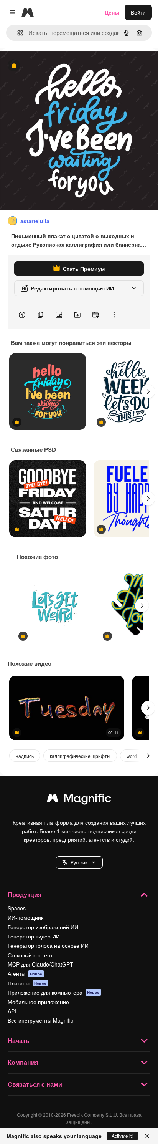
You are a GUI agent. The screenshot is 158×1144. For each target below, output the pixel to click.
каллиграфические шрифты (80, 756)
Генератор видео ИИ (34, 936)
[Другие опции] (114, 315)
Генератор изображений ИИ (43, 927)
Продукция (24, 894)
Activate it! (122, 1135)
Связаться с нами (35, 1084)
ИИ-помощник (25, 917)
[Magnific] (79, 800)
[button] (79, 862)
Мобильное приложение (38, 1002)
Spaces (17, 908)
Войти (138, 12)
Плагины (27, 983)
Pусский (79, 862)
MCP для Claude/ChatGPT (40, 964)
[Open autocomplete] (17, 33)
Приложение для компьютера (53, 992)
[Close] (146, 1136)
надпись (25, 756)
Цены (112, 12)
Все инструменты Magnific (40, 1020)
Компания (23, 1062)
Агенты (25, 973)
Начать (19, 1040)
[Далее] (148, 391)
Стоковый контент (30, 955)
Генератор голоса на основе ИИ (48, 945)
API (12, 1011)
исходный (51, 66)
